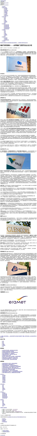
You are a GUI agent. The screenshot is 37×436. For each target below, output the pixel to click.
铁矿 (5, 19)
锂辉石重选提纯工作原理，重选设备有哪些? (9, 363)
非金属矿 (5, 21)
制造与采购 (6, 10)
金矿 (5, 17)
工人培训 (5, 13)
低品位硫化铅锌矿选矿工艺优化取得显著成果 (10, 352)
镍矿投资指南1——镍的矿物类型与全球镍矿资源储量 (11, 336)
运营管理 (3, 382)
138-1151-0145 (6, 2)
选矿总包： (2, 374)
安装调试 (5, 12)
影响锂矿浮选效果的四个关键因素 (8, 351)
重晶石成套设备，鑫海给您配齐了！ (8, 364)
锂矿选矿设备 (6, 28)
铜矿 (5, 18)
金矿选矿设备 (6, 24)
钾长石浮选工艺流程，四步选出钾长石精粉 (9, 359)
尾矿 (5, 22)
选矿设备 (3, 23)
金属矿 (5, 20)
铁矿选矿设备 (6, 25)
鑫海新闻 (3, 420)
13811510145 (14, 410)
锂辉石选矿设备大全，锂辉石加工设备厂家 (9, 354)
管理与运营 (6, 15)
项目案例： (2, 399)
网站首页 (3, 6)
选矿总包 (3, 418)
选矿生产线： (2, 384)
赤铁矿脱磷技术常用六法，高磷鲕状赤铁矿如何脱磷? (11, 372)
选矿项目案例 (4, 421)
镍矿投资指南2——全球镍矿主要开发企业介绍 (20, 42)
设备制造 (3, 377)
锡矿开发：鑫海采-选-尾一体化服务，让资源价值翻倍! (11, 356)
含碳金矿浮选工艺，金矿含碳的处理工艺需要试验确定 (11, 366)
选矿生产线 (4, 16)
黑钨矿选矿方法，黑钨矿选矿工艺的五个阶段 (10, 357)
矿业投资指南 (9, 42)
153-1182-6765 (6, 4)
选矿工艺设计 (4, 7)
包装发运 (5, 11)
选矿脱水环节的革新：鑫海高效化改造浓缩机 (10, 350)
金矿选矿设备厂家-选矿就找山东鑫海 (8, 369)
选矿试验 (5, 8)
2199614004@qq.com (18, 411)
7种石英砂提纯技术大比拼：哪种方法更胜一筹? (10, 367)
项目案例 (3, 29)
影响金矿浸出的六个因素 (6, 355)
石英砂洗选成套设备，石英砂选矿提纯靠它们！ (10, 365)
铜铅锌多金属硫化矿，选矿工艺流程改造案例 (10, 370)
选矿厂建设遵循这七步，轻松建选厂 (8, 353)
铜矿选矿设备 (6, 26)
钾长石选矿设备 (7, 27)
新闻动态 (5, 42)
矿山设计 (5, 9)
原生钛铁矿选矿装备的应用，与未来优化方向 (10, 358)
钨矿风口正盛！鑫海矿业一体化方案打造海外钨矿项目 (11, 368)
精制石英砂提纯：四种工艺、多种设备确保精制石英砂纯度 (12, 371)
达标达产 (5, 14)
